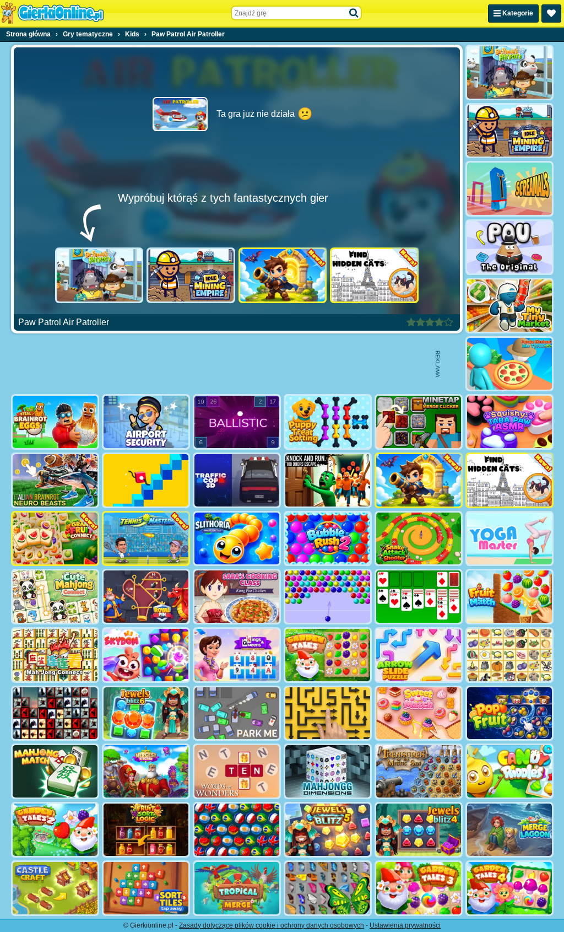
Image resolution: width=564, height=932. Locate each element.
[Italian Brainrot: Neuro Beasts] (55, 480)
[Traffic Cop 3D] (237, 480)
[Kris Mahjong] (509, 655)
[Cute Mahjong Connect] (55, 596)
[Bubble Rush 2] (328, 539)
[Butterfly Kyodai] (328, 888)
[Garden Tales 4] (509, 888)
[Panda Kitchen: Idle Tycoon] (509, 364)
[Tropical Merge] (237, 888)
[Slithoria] (237, 539)
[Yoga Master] (509, 539)
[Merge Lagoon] (509, 830)
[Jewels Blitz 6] (146, 713)
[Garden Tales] (328, 655)
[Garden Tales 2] (55, 830)
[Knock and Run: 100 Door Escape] (328, 480)
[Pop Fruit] (509, 713)
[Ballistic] (237, 422)
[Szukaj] (354, 13)
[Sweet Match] (419, 713)
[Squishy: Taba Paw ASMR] (509, 422)
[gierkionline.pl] (52, 13)
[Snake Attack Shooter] (419, 539)
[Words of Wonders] (237, 771)
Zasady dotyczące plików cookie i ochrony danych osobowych (271, 925)
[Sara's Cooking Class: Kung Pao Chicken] (237, 596)
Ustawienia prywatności (405, 925)
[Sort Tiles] (146, 888)
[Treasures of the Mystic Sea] (419, 771)
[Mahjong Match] (55, 771)
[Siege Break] (282, 275)
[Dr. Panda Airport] (99, 275)
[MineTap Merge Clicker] (419, 422)
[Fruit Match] (509, 596)
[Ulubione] (551, 13)
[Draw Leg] (146, 480)
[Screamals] (509, 189)
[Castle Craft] (55, 888)
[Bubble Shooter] (328, 596)
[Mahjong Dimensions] (328, 771)
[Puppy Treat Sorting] (328, 422)
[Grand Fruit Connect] (55, 539)
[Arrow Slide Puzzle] (419, 655)
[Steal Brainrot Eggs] (55, 422)
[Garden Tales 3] (419, 888)
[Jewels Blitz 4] (419, 830)
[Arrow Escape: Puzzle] (328, 713)
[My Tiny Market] (509, 305)
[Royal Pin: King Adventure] (146, 596)
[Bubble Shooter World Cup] (237, 830)
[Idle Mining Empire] (191, 275)
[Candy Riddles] (509, 771)
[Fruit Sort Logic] (146, 830)
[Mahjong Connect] (55, 655)
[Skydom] (146, 655)
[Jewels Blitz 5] (328, 830)
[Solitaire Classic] (419, 596)
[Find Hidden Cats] (374, 275)
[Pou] (509, 247)
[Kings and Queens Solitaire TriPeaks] (237, 655)
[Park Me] (237, 713)
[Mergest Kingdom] (146, 771)
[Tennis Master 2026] (146, 539)
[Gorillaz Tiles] (55, 713)
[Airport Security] (146, 422)
